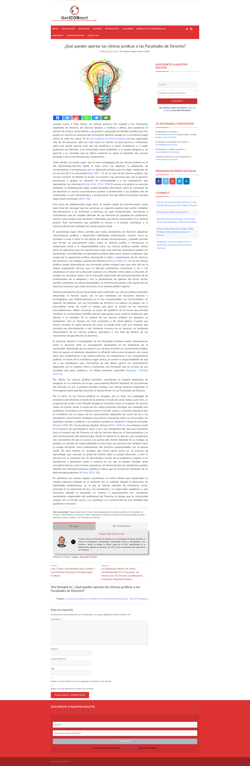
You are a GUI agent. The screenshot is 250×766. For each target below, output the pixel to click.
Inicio (55, 29)
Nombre (55, 649)
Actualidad (68, 29)
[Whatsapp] (86, 118)
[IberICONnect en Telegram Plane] (179, 181)
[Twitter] (67, 118)
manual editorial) (169, 137)
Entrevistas (112, 29)
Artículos (84, 29)
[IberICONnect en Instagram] (172, 181)
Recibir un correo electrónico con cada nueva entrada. (72, 688)
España (93, 557)
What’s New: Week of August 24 (172, 212)
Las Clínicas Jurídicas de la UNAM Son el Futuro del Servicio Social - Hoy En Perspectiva (106, 598)
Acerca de (93, 35)
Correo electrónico (59, 659)
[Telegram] (96, 118)
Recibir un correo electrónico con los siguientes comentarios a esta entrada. (81, 681)
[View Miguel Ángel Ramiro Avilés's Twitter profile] (73, 542)
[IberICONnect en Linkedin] (186, 181)
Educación (84, 557)
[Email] (105, 118)
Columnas (128, 29)
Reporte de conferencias (151, 29)
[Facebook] (57, 118)
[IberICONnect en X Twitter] (165, 181)
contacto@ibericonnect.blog (166, 134)
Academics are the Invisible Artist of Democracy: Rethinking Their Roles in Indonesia (174, 244)
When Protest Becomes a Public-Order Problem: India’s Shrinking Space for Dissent (175, 231)
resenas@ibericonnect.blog (166, 144)
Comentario (56, 619)
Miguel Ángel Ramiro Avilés (136, 51)
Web (53, 668)
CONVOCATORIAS (75, 35)
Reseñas (97, 29)
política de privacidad (129, 748)
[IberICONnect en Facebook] (158, 181)
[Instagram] (77, 118)
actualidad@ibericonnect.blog (167, 152)
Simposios (57, 35)
